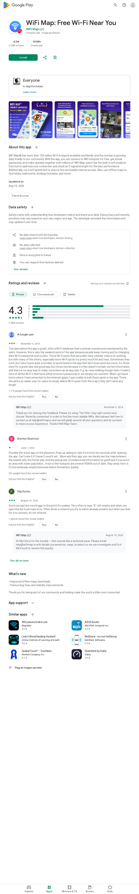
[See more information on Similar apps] (32, 614)
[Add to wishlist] (55, 57)
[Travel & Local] (20, 195)
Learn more (29, 92)
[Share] (45, 57)
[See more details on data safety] (21, 269)
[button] (19, 119)
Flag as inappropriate (25, 667)
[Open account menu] (133, 5)
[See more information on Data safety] (32, 207)
